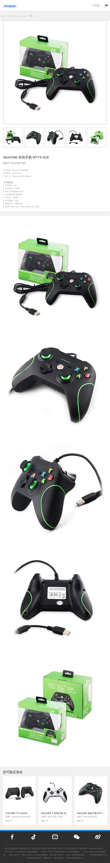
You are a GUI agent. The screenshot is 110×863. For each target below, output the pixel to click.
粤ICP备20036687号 (74, 858)
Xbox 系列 (23, 16)
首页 (2, 16)
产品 (8, 16)
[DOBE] (10, 5)
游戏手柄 (14, 16)
